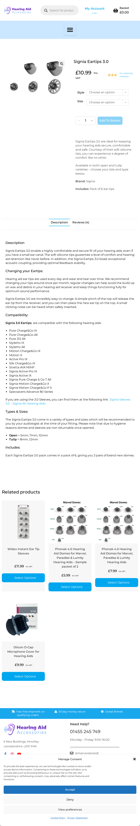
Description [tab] (59, 222)
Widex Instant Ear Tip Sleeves (23, 551)
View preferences (70, 809)
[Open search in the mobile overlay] (60, 10)
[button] (134, 759)
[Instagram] (12, 754)
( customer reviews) (126, 75)
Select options (25, 578)
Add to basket (110, 120)
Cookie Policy (57, 817)
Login (94, 13)
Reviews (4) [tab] (80, 222)
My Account (95, 9)
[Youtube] (19, 754)
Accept (70, 789)
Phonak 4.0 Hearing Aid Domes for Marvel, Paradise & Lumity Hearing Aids (116, 555)
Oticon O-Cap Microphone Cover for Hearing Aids (23, 652)
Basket (124, 8)
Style (80, 92)
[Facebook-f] (5, 754)
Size (80, 101)
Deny (70, 799)
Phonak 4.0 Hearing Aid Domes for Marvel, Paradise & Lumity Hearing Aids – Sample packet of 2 (70, 557)
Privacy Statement (77, 817)
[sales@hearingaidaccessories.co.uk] (71, 753)
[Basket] (115, 10)
